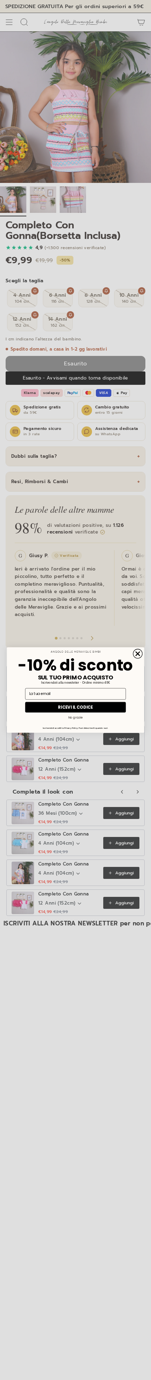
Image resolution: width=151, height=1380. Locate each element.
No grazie (75, 717)
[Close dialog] (137, 653)
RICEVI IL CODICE (75, 707)
